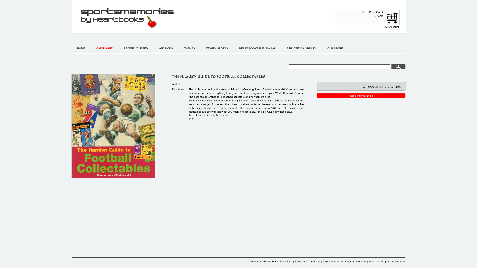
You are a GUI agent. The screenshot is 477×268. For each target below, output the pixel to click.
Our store (335, 48)
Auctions (166, 48)
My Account (392, 26)
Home (81, 48)
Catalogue (104, 48)
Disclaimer (286, 261)
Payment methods (355, 261)
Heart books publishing (257, 48)
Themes (189, 48)
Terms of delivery (333, 261)
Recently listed (136, 48)
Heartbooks (271, 261)
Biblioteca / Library (301, 48)
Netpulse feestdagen (393, 261)
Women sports (217, 48)
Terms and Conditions (307, 261)
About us (373, 261)
